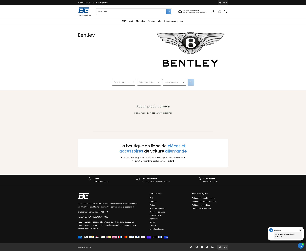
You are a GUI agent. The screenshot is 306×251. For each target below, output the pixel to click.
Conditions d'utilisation (201, 208)
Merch (152, 222)
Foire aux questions (158, 208)
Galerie (153, 226)
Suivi (152, 198)
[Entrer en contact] (219, 11)
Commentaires (156, 215)
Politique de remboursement (204, 201)
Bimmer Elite (87, 247)
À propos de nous (157, 212)
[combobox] (134, 11)
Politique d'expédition (201, 205)
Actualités (154, 219)
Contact (153, 201)
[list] (153, 180)
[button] (226, 11)
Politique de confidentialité (203, 198)
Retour (153, 205)
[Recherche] (191, 82)
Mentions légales (157, 229)
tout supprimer (165, 113)
